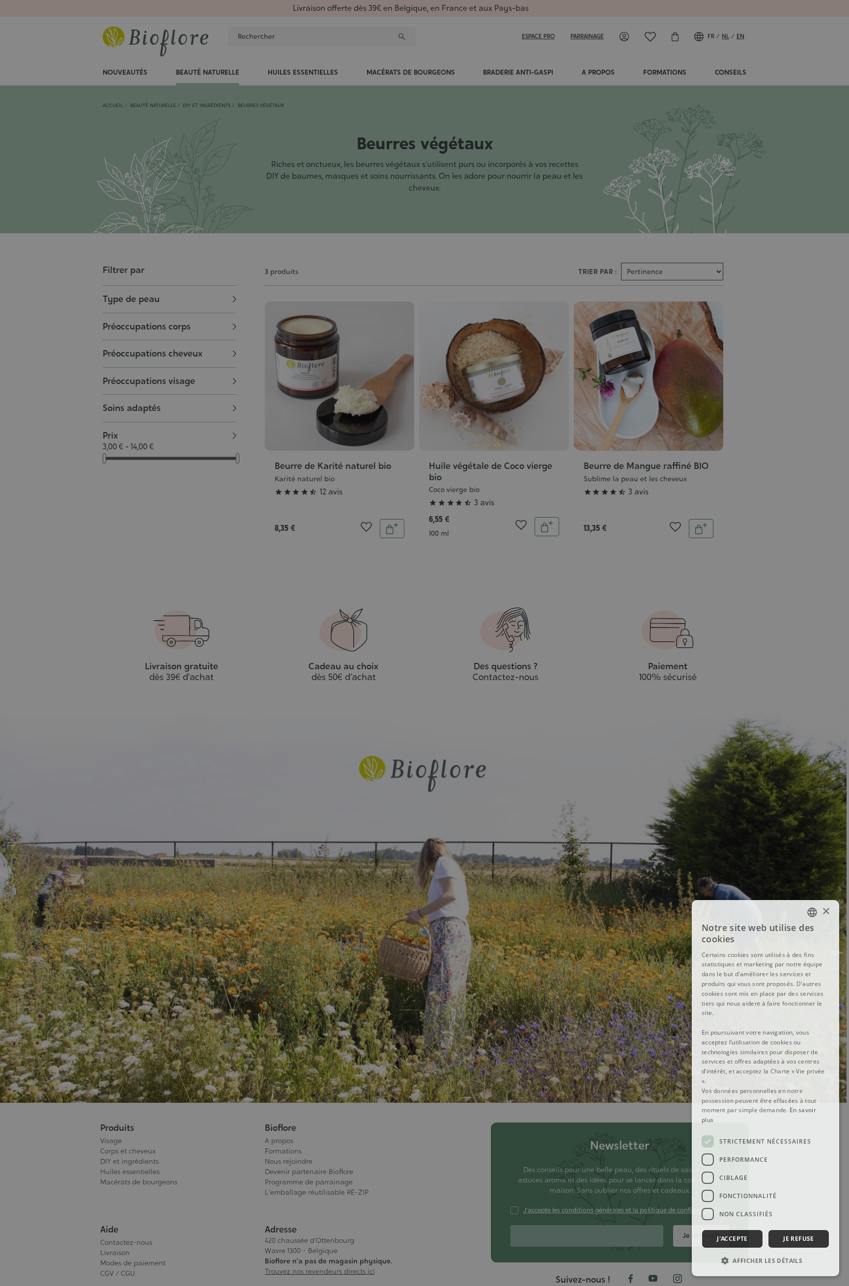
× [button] (825, 911)
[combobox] (812, 912)
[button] (765, 1260)
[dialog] (765, 1088)
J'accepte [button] (732, 1238)
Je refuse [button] (798, 1238)
